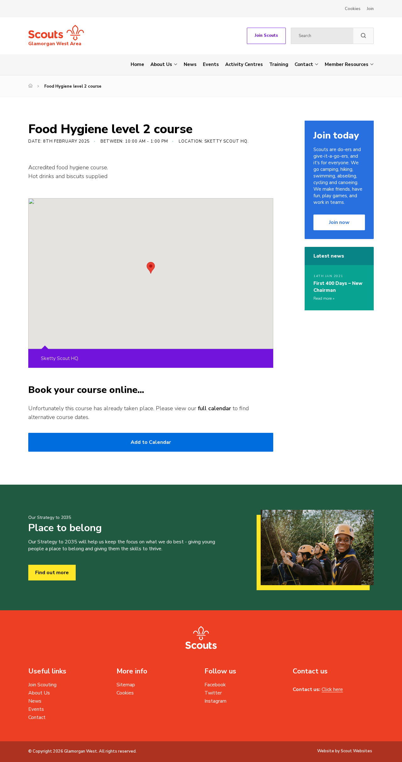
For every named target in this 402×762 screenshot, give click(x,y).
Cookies (353, 9)
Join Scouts (266, 35)
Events (211, 64)
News (190, 64)
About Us (161, 64)
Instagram (215, 701)
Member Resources (346, 64)
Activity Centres (244, 64)
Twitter (213, 692)
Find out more (52, 572)
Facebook (215, 684)
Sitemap (126, 684)
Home (137, 64)
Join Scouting (42, 684)
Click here (332, 689)
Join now (339, 222)
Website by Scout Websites (344, 751)
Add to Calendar (151, 442)
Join (370, 9)
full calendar (214, 408)
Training (278, 64)
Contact (304, 64)
